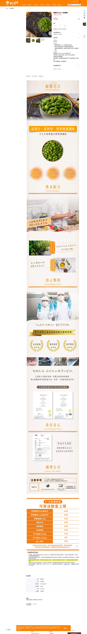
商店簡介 (32, 631)
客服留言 (50, 631)
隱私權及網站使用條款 (35, 633)
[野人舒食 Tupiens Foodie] (13, 3)
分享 (56, 69)
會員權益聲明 (51, 633)
